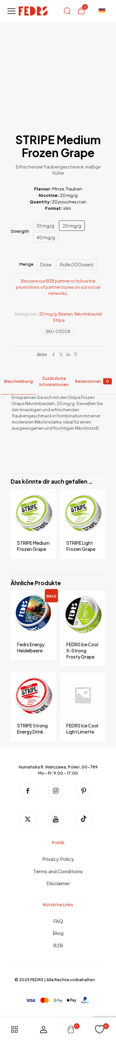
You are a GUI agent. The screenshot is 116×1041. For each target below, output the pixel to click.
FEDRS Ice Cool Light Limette (82, 729)
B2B (58, 945)
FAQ (58, 921)
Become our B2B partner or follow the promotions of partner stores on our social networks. (58, 287)
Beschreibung (18, 381)
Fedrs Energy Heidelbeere (30, 647)
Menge (26, 264)
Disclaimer (58, 883)
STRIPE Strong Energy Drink (32, 729)
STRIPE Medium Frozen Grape (33, 546)
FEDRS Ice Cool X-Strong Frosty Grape (82, 650)
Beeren (65, 314)
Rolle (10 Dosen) (76, 264)
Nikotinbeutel (88, 314)
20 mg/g (72, 226)
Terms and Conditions (58, 871)
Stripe (59, 320)
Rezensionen (92, 381)
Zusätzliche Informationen (54, 381)
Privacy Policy (58, 859)
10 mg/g (45, 226)
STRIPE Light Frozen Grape (80, 546)
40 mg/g (45, 237)
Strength (20, 231)
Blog (58, 933)
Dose (46, 264)
